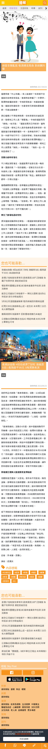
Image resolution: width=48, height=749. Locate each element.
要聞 (13, 689)
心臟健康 (17, 707)
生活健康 (26, 704)
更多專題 (31, 710)
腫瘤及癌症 (6, 707)
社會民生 (7, 572)
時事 (33, 8)
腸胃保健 (26, 707)
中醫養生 (35, 704)
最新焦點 (5, 689)
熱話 (18, 689)
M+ (15, 581)
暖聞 (23, 689)
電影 (34, 572)
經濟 (17, 572)
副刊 (40, 8)
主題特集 (24, 8)
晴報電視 (13, 8)
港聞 (3, 76)
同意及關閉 (24, 739)
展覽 (42, 572)
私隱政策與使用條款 (23, 734)
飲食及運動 (16, 704)
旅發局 (6, 581)
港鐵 (14, 576)
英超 (32, 576)
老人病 (14, 710)
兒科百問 (35, 707)
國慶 (40, 576)
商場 (5, 576)
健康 (4, 8)
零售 (26, 572)
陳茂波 (23, 576)
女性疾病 (5, 710)
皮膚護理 (22, 710)
